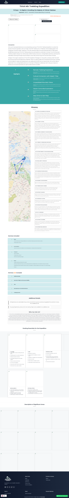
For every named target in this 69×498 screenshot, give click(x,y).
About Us (35, 2)
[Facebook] (5, 487)
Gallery (40, 2)
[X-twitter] (9, 487)
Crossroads (42, 496)
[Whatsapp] (14, 487)
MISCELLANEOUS (13, 388)
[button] (13, 19)
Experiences (30, 2)
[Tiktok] (12, 487)
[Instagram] (7, 487)
